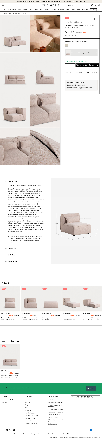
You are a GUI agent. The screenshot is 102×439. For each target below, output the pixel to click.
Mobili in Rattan (30, 413)
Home (5, 13)
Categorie (28, 396)
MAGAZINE (85, 9)
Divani (36, 9)
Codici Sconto (52, 424)
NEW (9, 9)
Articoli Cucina (70, 9)
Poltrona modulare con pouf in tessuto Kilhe (70, 319)
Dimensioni (79, 72)
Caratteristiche (92, 72)
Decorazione (60, 9)
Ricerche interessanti (31, 424)
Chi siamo (5, 396)
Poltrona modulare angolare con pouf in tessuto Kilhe (92, 319)
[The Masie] (51, 5)
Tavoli (31, 9)
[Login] (99, 5)
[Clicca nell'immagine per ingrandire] (75, 221)
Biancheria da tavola (31, 416)
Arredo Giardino (30, 421)
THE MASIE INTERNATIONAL (82, 397)
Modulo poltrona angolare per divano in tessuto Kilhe (30, 319)
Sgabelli (25, 9)
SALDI (4, 9)
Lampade (53, 9)
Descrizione (68, 72)
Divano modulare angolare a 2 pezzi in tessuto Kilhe (9, 376)
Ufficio (78, 9)
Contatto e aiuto (53, 396)
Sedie (19, 9)
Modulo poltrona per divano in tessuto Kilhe (8, 319)
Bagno (47, 9)
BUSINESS (93, 9)
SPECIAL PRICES (30, 418)
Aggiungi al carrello (88, 65)
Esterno (14, 9)
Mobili (41, 9)
